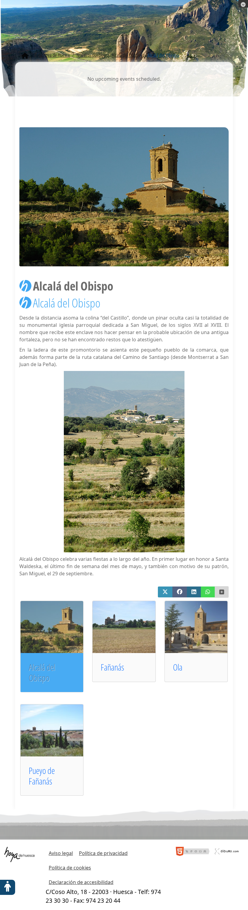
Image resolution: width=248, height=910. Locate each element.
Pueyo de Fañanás (42, 776)
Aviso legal (61, 853)
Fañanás (112, 667)
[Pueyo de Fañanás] (60, 729)
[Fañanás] (132, 626)
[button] (165, 592)
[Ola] (204, 626)
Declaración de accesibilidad (81, 882)
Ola (177, 667)
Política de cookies (70, 867)
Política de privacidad (103, 853)
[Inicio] (25, 55)
